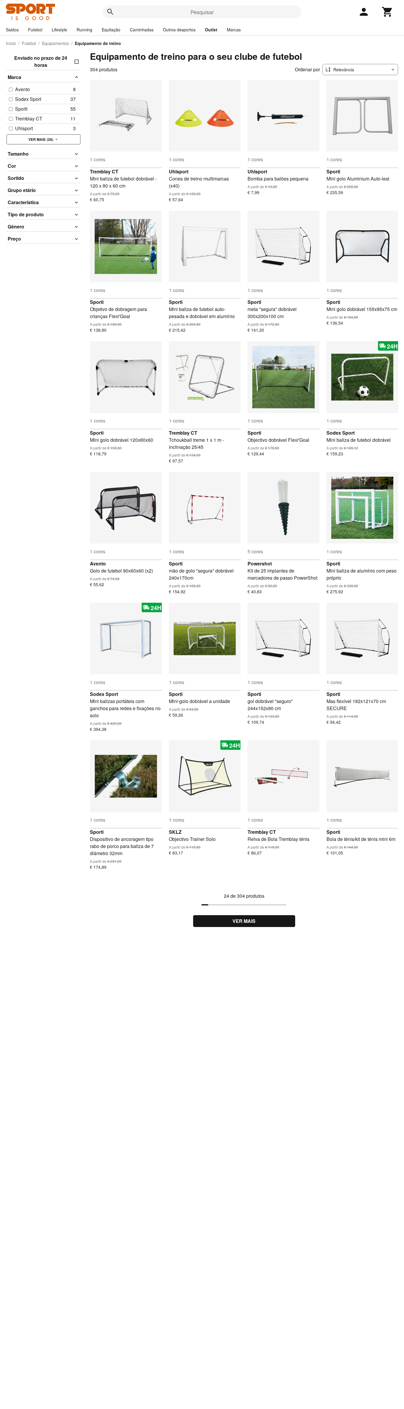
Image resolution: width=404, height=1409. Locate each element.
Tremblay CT (104, 171)
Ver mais (244, 921)
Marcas (234, 30)
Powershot (260, 563)
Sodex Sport (341, 432)
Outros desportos (179, 30)
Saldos (12, 30)
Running (84, 30)
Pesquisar (202, 12)
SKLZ (175, 831)
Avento (98, 563)
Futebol (35, 30)
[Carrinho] (387, 12)
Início (11, 43)
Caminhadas (141, 30)
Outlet (211, 30)
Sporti (333, 171)
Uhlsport (178, 171)
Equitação (111, 30)
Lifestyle (59, 30)
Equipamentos (55, 43)
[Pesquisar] (110, 11)
